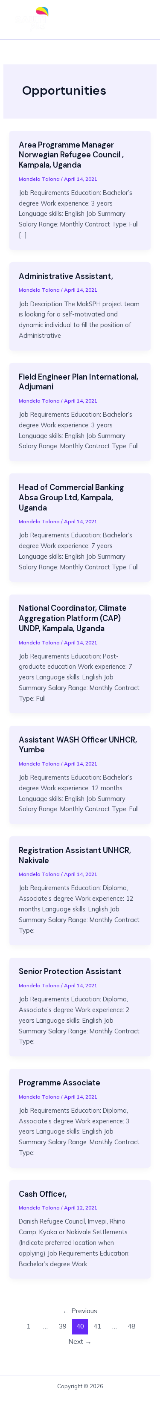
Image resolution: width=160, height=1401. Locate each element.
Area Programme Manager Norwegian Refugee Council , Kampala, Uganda (71, 155)
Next (80, 1341)
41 (97, 1326)
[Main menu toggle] (140, 19)
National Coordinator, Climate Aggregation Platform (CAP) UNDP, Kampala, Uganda (73, 618)
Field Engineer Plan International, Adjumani (78, 382)
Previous (80, 1310)
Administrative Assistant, (66, 276)
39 (63, 1326)
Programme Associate (59, 1083)
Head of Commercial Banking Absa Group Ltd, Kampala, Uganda (71, 497)
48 (131, 1326)
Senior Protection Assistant (70, 971)
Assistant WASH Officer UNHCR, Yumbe (78, 745)
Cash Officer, (43, 1194)
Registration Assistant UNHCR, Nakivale (75, 855)
